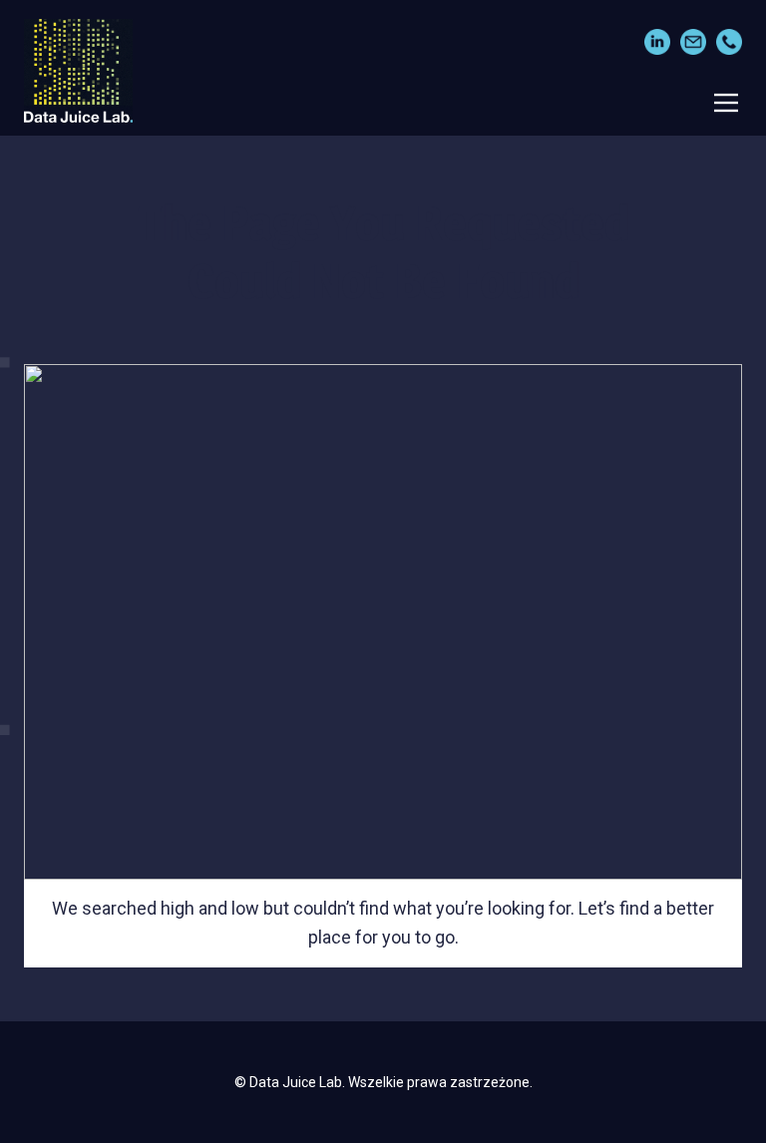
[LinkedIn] (657, 42)
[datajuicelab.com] (78, 71)
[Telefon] (729, 42)
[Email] (693, 42)
